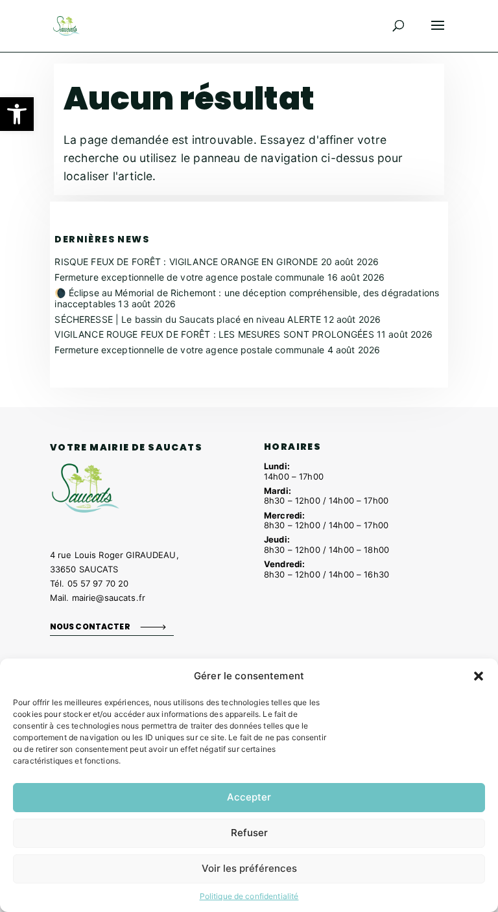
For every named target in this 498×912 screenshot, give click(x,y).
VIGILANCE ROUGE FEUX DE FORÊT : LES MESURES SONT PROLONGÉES (214, 334)
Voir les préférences (249, 868)
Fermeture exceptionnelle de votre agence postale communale (189, 277)
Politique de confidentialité (249, 896)
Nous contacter (90, 626)
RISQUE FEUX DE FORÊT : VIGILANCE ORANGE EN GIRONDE (186, 261)
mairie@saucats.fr (108, 597)
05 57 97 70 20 (98, 583)
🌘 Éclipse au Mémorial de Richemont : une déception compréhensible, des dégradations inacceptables (246, 298)
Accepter (249, 797)
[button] (17, 114)
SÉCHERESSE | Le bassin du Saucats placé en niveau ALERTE (187, 319)
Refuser (249, 832)
